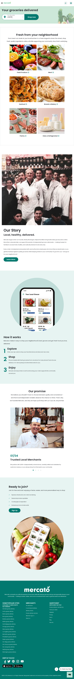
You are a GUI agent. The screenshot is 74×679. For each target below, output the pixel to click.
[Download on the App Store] (7, 666)
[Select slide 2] (35, 470)
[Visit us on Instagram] (18, 661)
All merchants (29, 605)
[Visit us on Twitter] (9, 661)
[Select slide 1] (33, 470)
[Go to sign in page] (65, 3)
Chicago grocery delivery (8, 626)
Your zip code (11, 15)
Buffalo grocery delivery (8, 621)
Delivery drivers (29, 610)
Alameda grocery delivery (9, 609)
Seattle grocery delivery (8, 649)
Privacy (51, 615)
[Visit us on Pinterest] (13, 661)
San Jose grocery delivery (9, 647)
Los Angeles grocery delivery (9, 631)
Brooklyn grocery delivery (8, 619)
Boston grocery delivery (8, 614)
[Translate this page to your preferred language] (71, 3)
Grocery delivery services (32, 613)
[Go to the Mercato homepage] (7, 3)
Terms (50, 617)
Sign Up (15, 510)
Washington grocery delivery (9, 652)
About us (28, 618)
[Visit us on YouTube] (22, 661)
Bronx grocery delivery (8, 616)
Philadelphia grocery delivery (9, 636)
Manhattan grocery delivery (9, 634)
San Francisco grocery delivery (10, 644)
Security (51, 622)
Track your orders (53, 609)
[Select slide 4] (41, 470)
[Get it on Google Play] (18, 666)
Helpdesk (51, 612)
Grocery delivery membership (56, 607)
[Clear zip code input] (23, 17)
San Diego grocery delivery (9, 642)
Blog (50, 620)
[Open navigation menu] (2, 3)
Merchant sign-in (30, 615)
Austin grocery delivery (8, 611)
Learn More (10, 259)
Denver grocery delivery (8, 629)
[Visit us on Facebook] (4, 661)
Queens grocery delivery (8, 639)
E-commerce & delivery (31, 608)
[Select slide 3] (38, 470)
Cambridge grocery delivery (9, 624)
